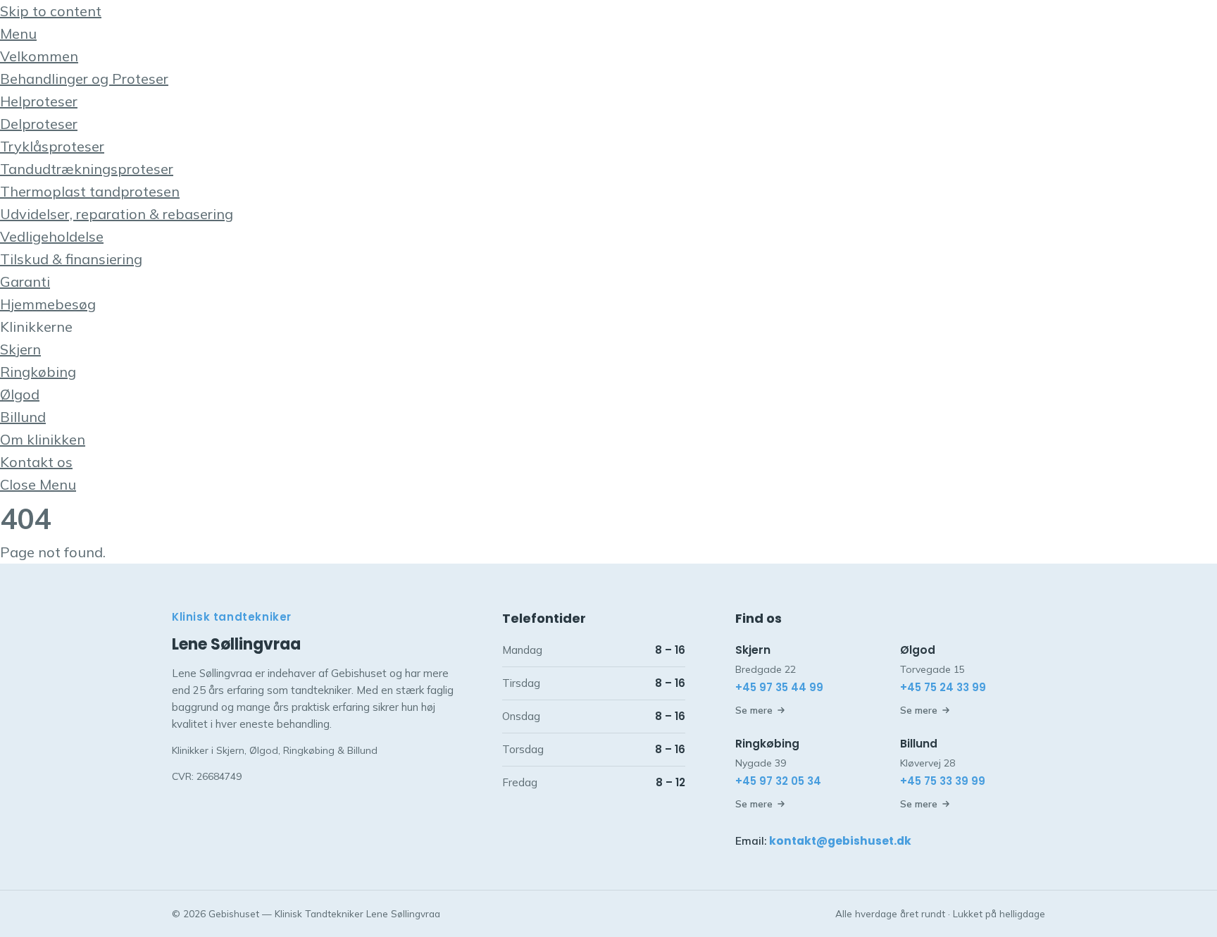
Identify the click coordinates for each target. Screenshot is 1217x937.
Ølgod (19, 394)
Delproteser (38, 123)
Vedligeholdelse (52, 236)
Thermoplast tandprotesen (90, 191)
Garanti (25, 281)
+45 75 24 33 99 (943, 687)
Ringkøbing (38, 371)
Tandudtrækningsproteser (86, 169)
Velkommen (39, 56)
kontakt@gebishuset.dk (840, 840)
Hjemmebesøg (48, 304)
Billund (23, 417)
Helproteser (38, 101)
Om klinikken (42, 439)
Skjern (20, 349)
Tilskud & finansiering (71, 259)
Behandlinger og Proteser (84, 78)
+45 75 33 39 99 (942, 781)
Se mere (754, 710)
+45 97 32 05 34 (778, 781)
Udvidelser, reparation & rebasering (116, 214)
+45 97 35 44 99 (779, 687)
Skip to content (50, 11)
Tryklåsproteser (52, 146)
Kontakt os (36, 462)
